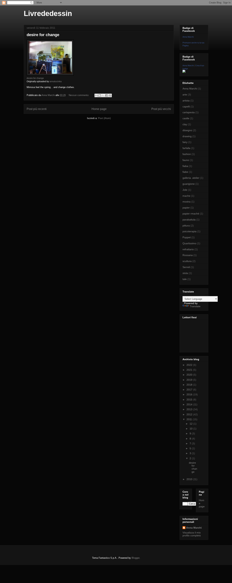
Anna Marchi (188, 37)
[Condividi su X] (103, 95)
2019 (190, 379)
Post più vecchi (161, 109)
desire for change (43, 34)
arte (185, 94)
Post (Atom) (104, 118)
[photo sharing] (50, 74)
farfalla (186, 148)
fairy (185, 142)
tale (185, 279)
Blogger (135, 558)
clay (185, 124)
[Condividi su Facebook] (106, 95)
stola (185, 273)
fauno (186, 160)
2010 (190, 479)
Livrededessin (48, 13)
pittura (186, 225)
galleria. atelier (191, 177)
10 (191, 428)
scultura (187, 261)
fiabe (185, 171)
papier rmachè (191, 213)
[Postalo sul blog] (100, 95)
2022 (190, 364)
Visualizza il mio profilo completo (192, 534)
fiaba (185, 166)
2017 (190, 389)
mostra (186, 201)
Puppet (187, 237)
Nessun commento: (79, 95)
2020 (190, 374)
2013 (190, 409)
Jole (185, 189)
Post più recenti (37, 109)
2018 (190, 384)
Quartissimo (189, 243)
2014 (190, 404)
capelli (186, 106)
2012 (190, 414)
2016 (190, 394)
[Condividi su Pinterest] (110, 95)
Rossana (188, 255)
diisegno (187, 130)
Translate (195, 306)
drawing (187, 136)
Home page (99, 109)
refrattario (188, 249)
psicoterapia (189, 231)
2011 (190, 419)
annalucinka (55, 81)
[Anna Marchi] (184, 71)
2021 (190, 369)
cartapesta (189, 112)
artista (186, 100)
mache (186, 195)
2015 (190, 399)
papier (186, 207)
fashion (187, 154)
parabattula (189, 219)
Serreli (186, 267)
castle (186, 118)
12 (191, 423)
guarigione (189, 183)
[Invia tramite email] (96, 95)
